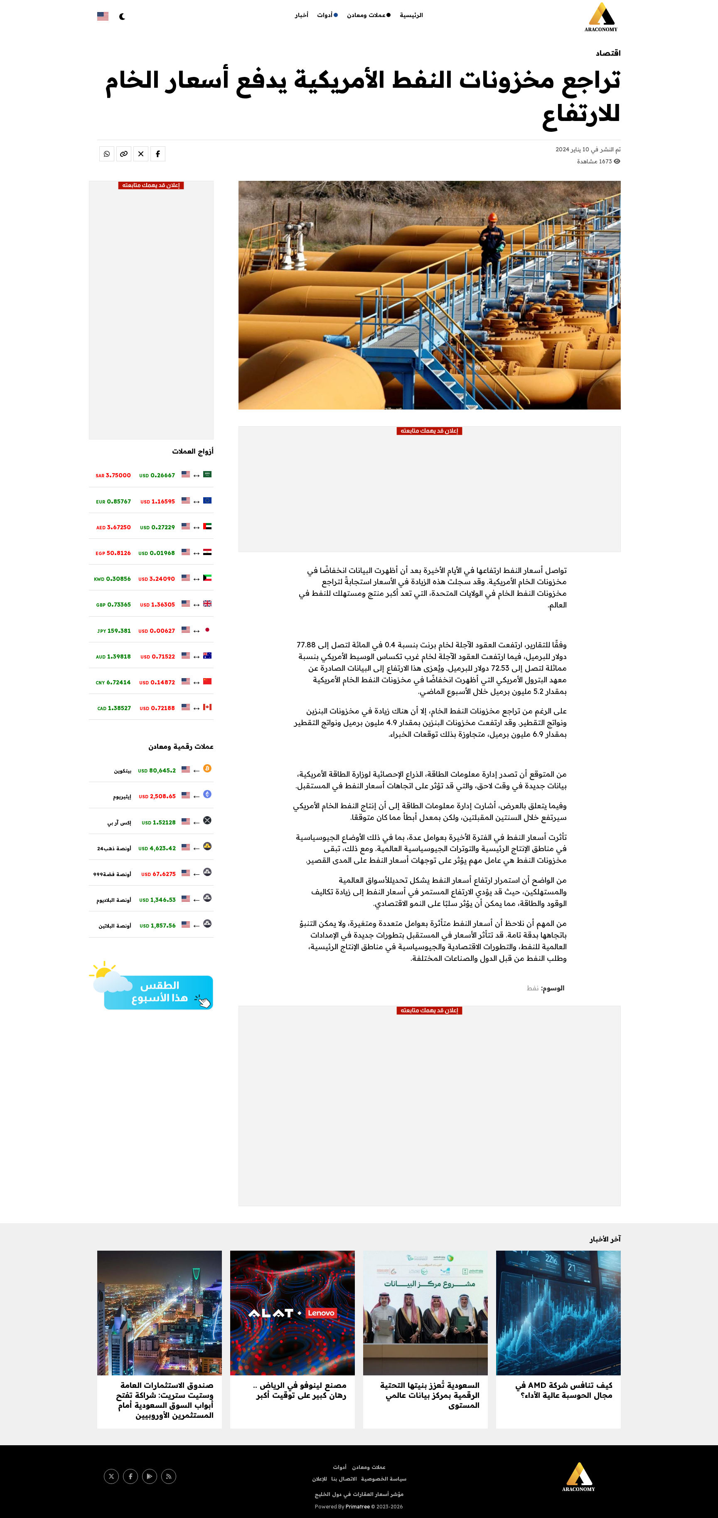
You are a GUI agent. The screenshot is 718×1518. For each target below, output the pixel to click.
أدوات (325, 15)
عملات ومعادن (366, 15)
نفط (533, 988)
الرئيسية (411, 15)
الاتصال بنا (344, 1479)
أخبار (302, 15)
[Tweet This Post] (140, 153)
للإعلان (319, 1479)
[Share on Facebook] (157, 153)
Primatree (358, 1506)
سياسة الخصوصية (383, 1479)
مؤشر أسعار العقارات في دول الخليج (359, 1494)
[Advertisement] (429, 493)
